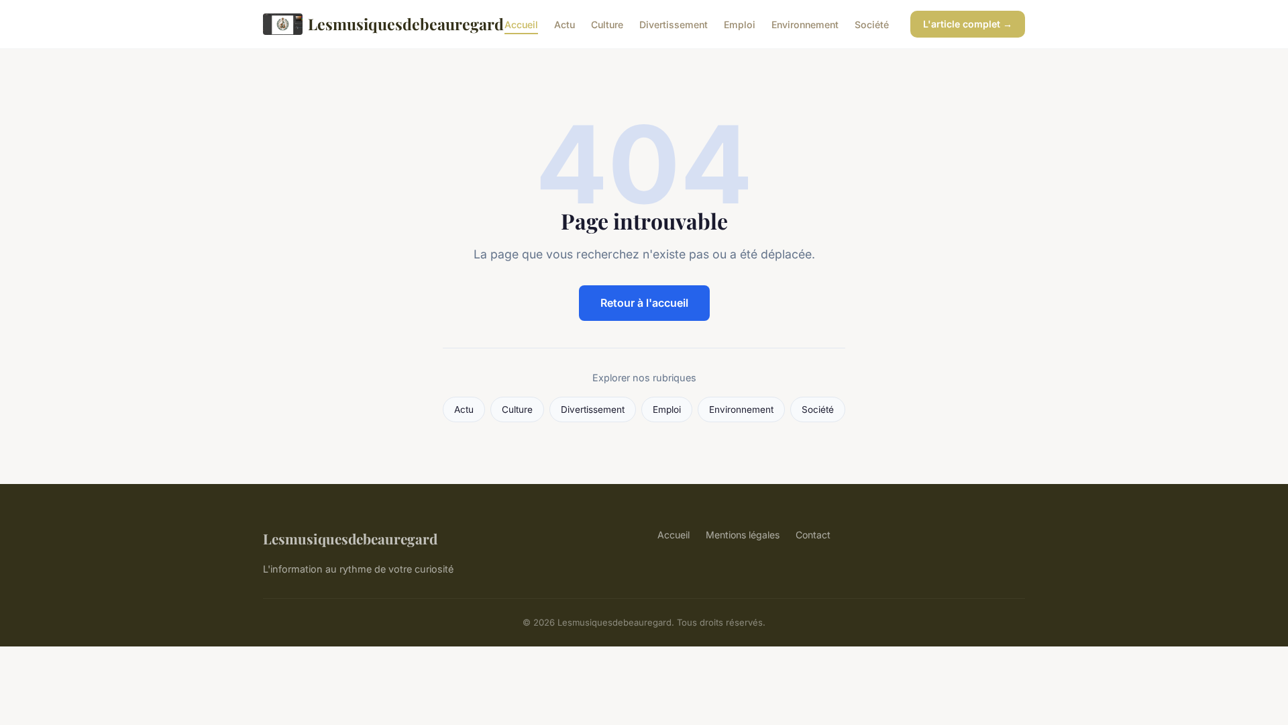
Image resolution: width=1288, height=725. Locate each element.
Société (872, 24)
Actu (564, 24)
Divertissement (673, 24)
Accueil (521, 24)
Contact (813, 534)
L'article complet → (967, 24)
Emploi (739, 24)
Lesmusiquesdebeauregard (395, 23)
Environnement (805, 24)
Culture (607, 24)
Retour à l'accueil (644, 302)
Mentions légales (743, 534)
